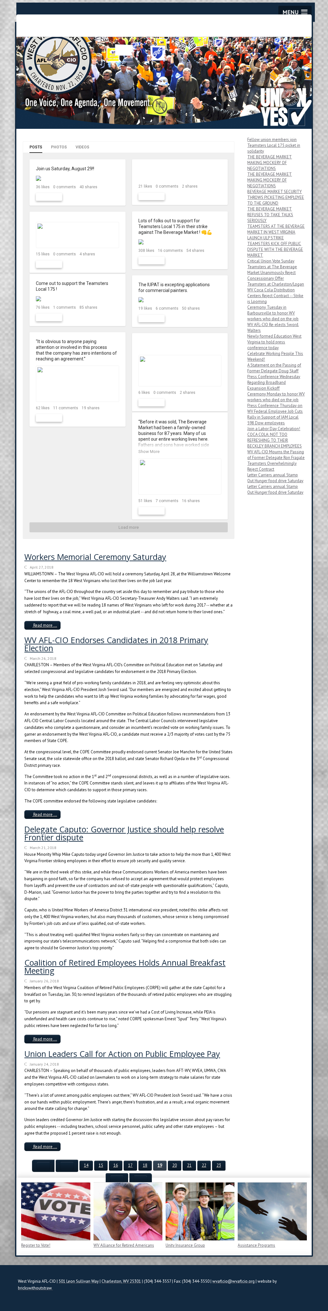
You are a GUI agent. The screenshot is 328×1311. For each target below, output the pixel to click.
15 (101, 1165)
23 (219, 1165)
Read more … (44, 625)
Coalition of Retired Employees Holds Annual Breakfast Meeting (125, 966)
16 (115, 1165)
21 (189, 1165)
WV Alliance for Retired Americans (124, 1245)
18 (145, 1165)
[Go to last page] (140, 1179)
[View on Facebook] (115, 169)
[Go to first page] (43, 1166)
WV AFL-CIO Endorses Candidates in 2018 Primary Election (116, 643)
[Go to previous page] (67, 1166)
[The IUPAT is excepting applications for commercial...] (180, 300)
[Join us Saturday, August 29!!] (77, 178)
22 (204, 1165)
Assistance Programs (256, 1245)
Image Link (55, 1211)
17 (130, 1165)
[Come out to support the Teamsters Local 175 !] (77, 298)
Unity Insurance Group (185, 1245)
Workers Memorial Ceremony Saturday (95, 556)
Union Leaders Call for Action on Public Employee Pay (122, 1053)
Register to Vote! (35, 1245)
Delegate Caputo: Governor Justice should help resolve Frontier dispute (124, 833)
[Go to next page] (117, 1179)
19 (160, 1165)
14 (86, 1165)
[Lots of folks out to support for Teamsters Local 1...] (180, 241)
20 (174, 1165)
